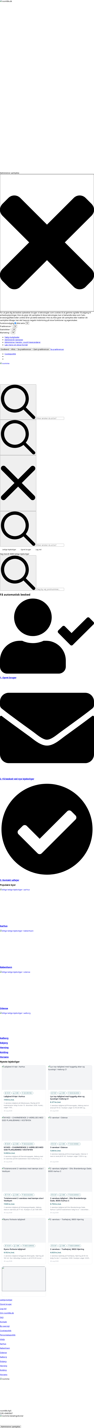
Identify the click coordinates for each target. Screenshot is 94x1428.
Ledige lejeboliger (9, 549)
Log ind (38, 549)
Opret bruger (26, 549)
